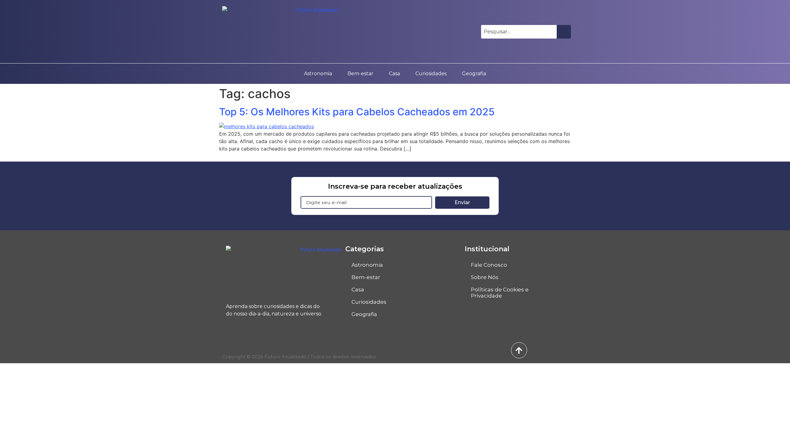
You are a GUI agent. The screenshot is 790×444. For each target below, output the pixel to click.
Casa (394, 73)
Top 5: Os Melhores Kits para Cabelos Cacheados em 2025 (357, 112)
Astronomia (318, 73)
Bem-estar (360, 73)
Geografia (474, 73)
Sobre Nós (484, 277)
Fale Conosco (489, 265)
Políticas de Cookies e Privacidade (500, 292)
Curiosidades (431, 73)
